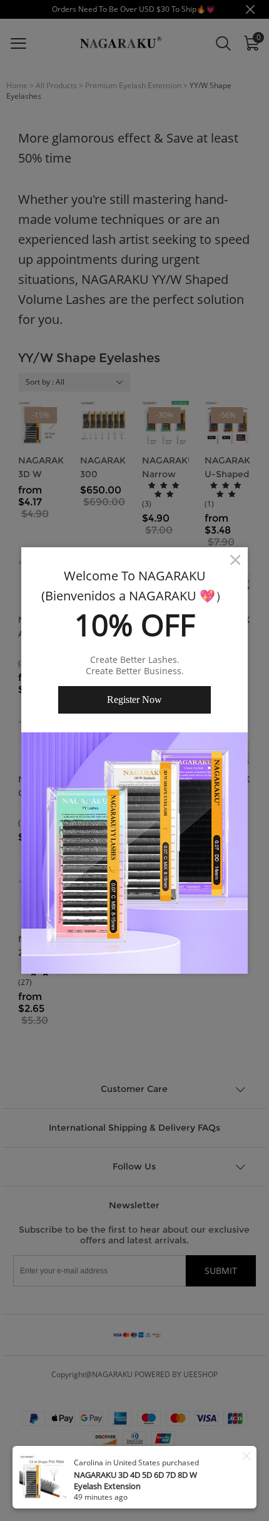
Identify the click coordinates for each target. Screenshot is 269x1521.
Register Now (134, 699)
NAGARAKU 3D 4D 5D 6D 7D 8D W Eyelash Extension (135, 1480)
